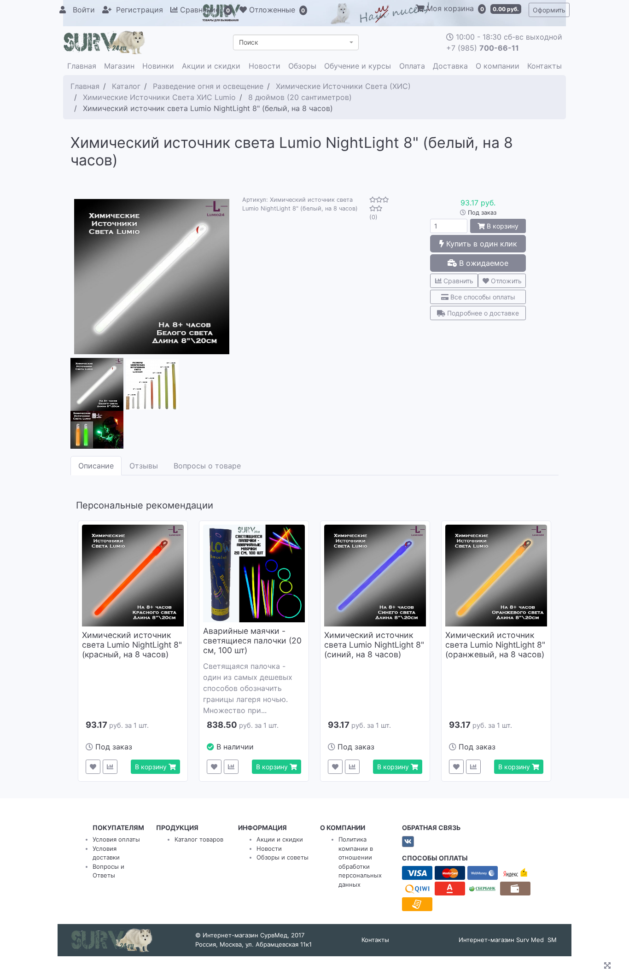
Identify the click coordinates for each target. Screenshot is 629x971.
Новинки (158, 65)
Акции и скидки (211, 65)
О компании (497, 65)
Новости (264, 65)
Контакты (544, 65)
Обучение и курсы (357, 65)
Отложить (505, 281)
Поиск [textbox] (248, 42)
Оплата (412, 65)
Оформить (549, 10)
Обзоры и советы (282, 857)
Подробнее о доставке (482, 313)
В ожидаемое (482, 263)
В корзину (501, 226)
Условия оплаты (116, 839)
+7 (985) (482, 48)
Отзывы (143, 465)
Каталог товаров (199, 839)
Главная (81, 65)
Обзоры (302, 65)
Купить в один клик (480, 243)
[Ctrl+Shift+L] (608, 966)
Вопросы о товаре (207, 465)
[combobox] (296, 42)
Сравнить (457, 281)
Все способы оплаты (481, 297)
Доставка (450, 65)
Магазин (119, 65)
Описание (96, 465)
